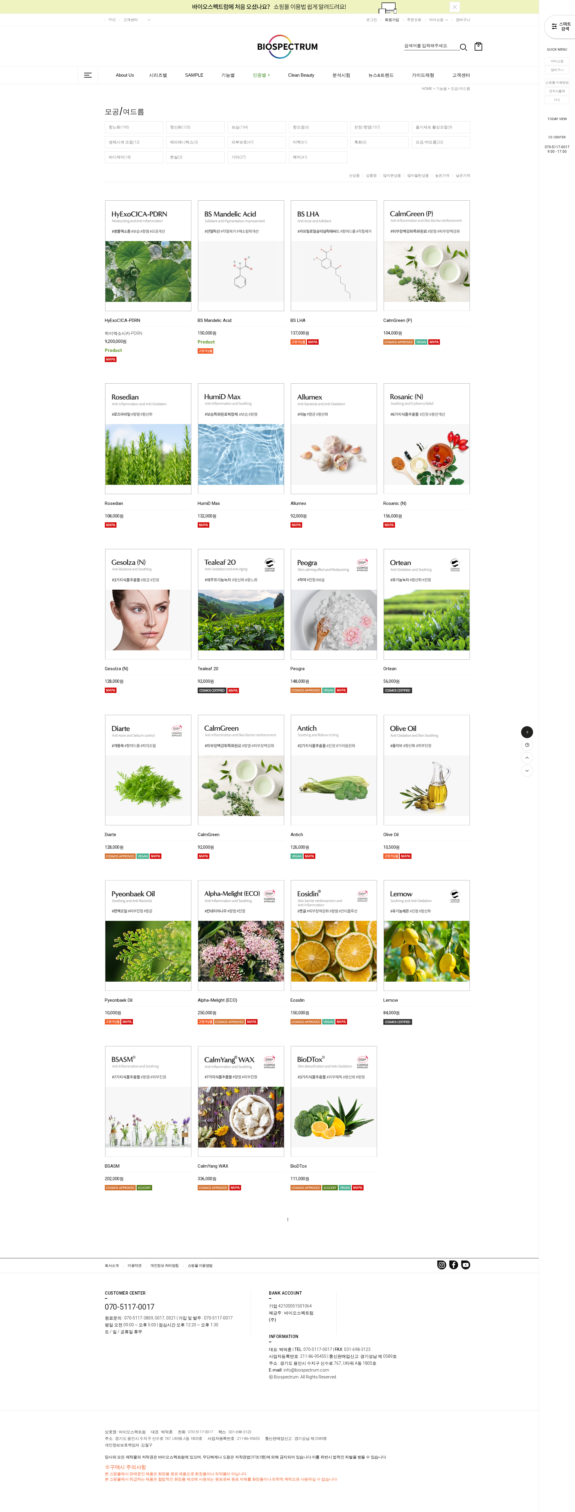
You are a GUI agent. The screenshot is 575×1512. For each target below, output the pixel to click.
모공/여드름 (460, 89)
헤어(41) (300, 157)
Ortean (390, 669)
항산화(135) (180, 127)
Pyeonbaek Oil (118, 1000)
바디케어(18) (120, 157)
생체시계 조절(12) (124, 142)
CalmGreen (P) (397, 320)
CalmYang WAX (213, 1166)
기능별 (228, 75)
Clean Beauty (301, 75)
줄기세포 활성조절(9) (434, 127)
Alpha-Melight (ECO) (217, 1000)
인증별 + (261, 75)
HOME (427, 89)
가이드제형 (423, 75)
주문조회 (414, 20)
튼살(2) (176, 157)
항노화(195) (119, 127)
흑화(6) (360, 142)
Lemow (390, 1000)
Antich (296, 835)
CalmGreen (209, 835)
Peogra (297, 669)
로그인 (371, 20)
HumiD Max (209, 503)
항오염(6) (301, 127)
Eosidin (297, 1000)
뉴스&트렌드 (381, 75)
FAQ (557, 100)
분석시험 (341, 75)
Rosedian (114, 503)
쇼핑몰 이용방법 (557, 82)
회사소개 (112, 1265)
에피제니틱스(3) (184, 142)
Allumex (298, 503)
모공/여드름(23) (429, 142)
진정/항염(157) (367, 127)
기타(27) (238, 157)
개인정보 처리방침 (164, 1265)
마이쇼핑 (557, 61)
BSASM (112, 1166)
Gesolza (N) (116, 669)
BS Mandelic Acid (214, 320)
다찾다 (559, 28)
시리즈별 (158, 75)
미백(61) (300, 142)
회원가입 (392, 20)
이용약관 (134, 1265)
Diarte (110, 835)
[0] (478, 61)
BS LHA (297, 320)
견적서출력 (557, 91)
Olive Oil (391, 835)
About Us (125, 75)
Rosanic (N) (394, 503)
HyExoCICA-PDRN (122, 320)
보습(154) (239, 127)
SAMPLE (194, 75)
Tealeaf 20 (208, 669)
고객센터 (130, 20)
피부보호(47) (242, 142)
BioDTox (298, 1166)
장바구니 (557, 70)
